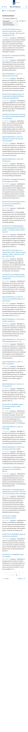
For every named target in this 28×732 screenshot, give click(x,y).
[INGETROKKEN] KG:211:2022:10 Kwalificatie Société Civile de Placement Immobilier (13, 139)
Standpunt (13, 38)
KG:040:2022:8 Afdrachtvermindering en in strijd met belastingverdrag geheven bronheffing (14, 116)
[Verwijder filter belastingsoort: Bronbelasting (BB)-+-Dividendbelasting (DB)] (17, 23)
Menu (5, 7)
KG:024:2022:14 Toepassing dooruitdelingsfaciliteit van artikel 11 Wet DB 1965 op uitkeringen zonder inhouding (14, 491)
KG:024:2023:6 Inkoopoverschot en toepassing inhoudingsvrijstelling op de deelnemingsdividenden (13, 96)
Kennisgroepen (16, 7)
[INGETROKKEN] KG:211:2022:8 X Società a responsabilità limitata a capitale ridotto (13, 299)
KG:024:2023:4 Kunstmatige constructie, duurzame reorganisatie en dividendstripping (14, 203)
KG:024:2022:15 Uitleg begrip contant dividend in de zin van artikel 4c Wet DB (13, 469)
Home (5, 10)
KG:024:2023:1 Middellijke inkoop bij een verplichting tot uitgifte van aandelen (12, 406)
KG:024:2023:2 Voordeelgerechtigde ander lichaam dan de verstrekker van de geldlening (13, 276)
